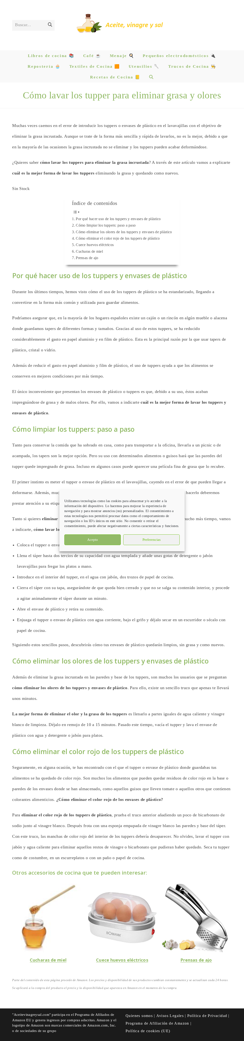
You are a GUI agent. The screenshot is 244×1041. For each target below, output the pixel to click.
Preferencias (151, 540)
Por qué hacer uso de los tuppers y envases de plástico (118, 219)
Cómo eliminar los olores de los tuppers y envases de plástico (124, 232)
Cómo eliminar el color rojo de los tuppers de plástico (118, 238)
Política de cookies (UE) (148, 1031)
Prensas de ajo (87, 258)
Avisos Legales (170, 1016)
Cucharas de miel (89, 251)
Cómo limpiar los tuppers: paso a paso (106, 225)
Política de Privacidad (207, 1016)
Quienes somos (139, 1016)
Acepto (92, 540)
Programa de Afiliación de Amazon (157, 1023)
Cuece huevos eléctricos (95, 245)
